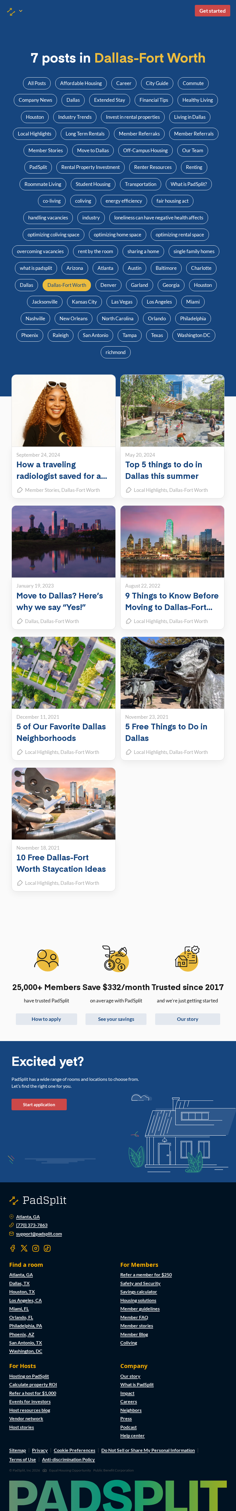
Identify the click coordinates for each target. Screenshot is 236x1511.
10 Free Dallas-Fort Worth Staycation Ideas (61, 862)
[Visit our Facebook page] (12, 1248)
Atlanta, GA (28, 1216)
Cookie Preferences (74, 1450)
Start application (39, 1104)
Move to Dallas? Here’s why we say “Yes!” (59, 601)
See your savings (116, 1019)
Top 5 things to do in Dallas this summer (163, 469)
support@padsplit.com (39, 1233)
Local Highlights (150, 490)
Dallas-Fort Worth (80, 490)
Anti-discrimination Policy (68, 1459)
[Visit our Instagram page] (35, 1248)
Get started (212, 10)
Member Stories (42, 490)
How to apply (46, 1019)
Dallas (31, 621)
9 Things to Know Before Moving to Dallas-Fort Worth (172, 607)
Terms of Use (22, 1459)
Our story (187, 1019)
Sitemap (17, 1450)
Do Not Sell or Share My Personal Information (148, 1450)
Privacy (40, 1450)
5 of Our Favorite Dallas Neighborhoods (61, 731)
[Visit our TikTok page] (47, 1248)
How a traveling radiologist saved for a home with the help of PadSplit (58, 481)
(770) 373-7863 (31, 1225)
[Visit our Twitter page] (24, 1248)
